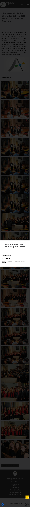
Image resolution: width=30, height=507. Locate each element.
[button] (28, 242)
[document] (15, 253)
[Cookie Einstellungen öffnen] (2, 505)
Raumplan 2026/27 (6, 258)
